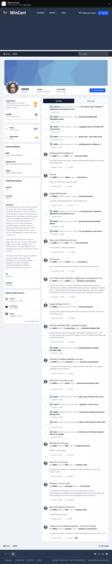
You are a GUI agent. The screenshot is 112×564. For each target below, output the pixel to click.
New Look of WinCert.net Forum (63, 240)
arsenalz (68, 529)
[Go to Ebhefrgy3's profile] (6, 306)
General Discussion (86, 196)
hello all (53, 174)
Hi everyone (55, 259)
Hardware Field (81, 465)
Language (8, 560)
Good (11, 139)
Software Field (81, 510)
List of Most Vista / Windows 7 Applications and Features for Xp (76, 278)
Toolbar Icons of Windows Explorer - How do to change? (73, 526)
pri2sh (67, 383)
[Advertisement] (56, 34)
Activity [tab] (59, 101)
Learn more (4, 4)
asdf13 (12, 299)
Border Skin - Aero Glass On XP (90, 137)
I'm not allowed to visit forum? (90, 231)
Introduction (82, 177)
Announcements (82, 243)
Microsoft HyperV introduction (62, 507)
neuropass (69, 486)
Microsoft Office (82, 156)
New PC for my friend (59, 462)
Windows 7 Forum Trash (89, 404)
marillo (67, 262)
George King (69, 328)
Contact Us (30, 560)
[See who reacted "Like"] (76, 538)
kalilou (67, 177)
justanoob (69, 362)
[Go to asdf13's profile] (6, 299)
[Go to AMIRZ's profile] (46, 154)
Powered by (98, 560)
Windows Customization (86, 281)
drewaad (56, 107)
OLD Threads (85, 486)
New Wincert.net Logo (59, 443)
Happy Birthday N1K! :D (60, 304)
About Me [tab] (91, 101)
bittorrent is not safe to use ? (62, 380)
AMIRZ (55, 117)
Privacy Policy (20, 560)
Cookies (39, 560)
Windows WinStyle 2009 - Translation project (68, 325)
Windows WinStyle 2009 (91, 328)
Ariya (55, 422)
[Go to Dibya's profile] (6, 314)
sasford (56, 404)
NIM (66, 156)
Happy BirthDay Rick (58, 193)
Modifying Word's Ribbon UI (89, 144)
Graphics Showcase (83, 446)
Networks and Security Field (87, 383)
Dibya (12, 313)
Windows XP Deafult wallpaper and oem (66, 359)
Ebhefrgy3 (14, 306)
